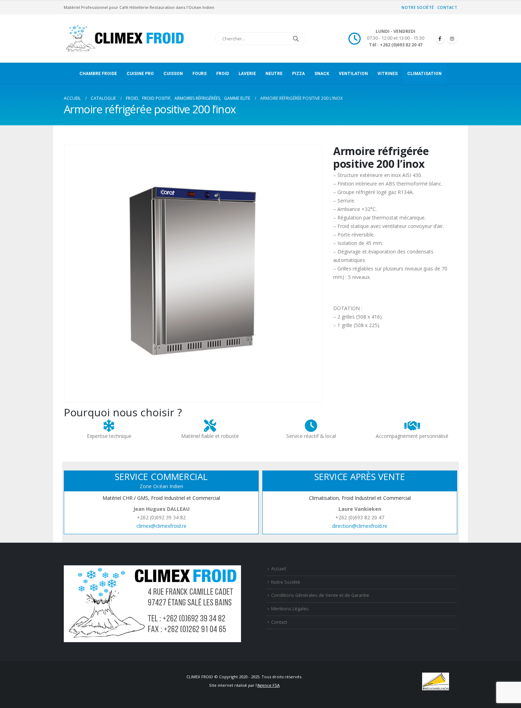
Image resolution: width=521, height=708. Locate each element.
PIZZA (298, 73)
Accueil (278, 569)
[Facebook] (440, 39)
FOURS (199, 73)
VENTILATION (353, 73)
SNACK (321, 73)
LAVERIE (247, 73)
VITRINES (387, 73)
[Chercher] (296, 39)
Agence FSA (268, 685)
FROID (222, 73)
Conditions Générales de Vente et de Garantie (320, 595)
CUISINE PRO (140, 73)
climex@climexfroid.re (161, 526)
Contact (447, 7)
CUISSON (173, 73)
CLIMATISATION (424, 73)
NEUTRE (273, 73)
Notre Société (418, 7)
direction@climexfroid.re (359, 526)
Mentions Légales (290, 609)
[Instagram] (452, 39)
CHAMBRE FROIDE (98, 73)
